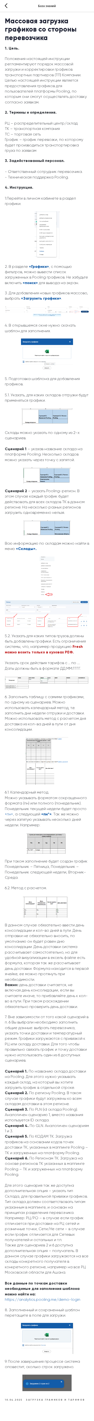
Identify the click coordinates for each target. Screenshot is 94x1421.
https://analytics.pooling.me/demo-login (42, 1299)
